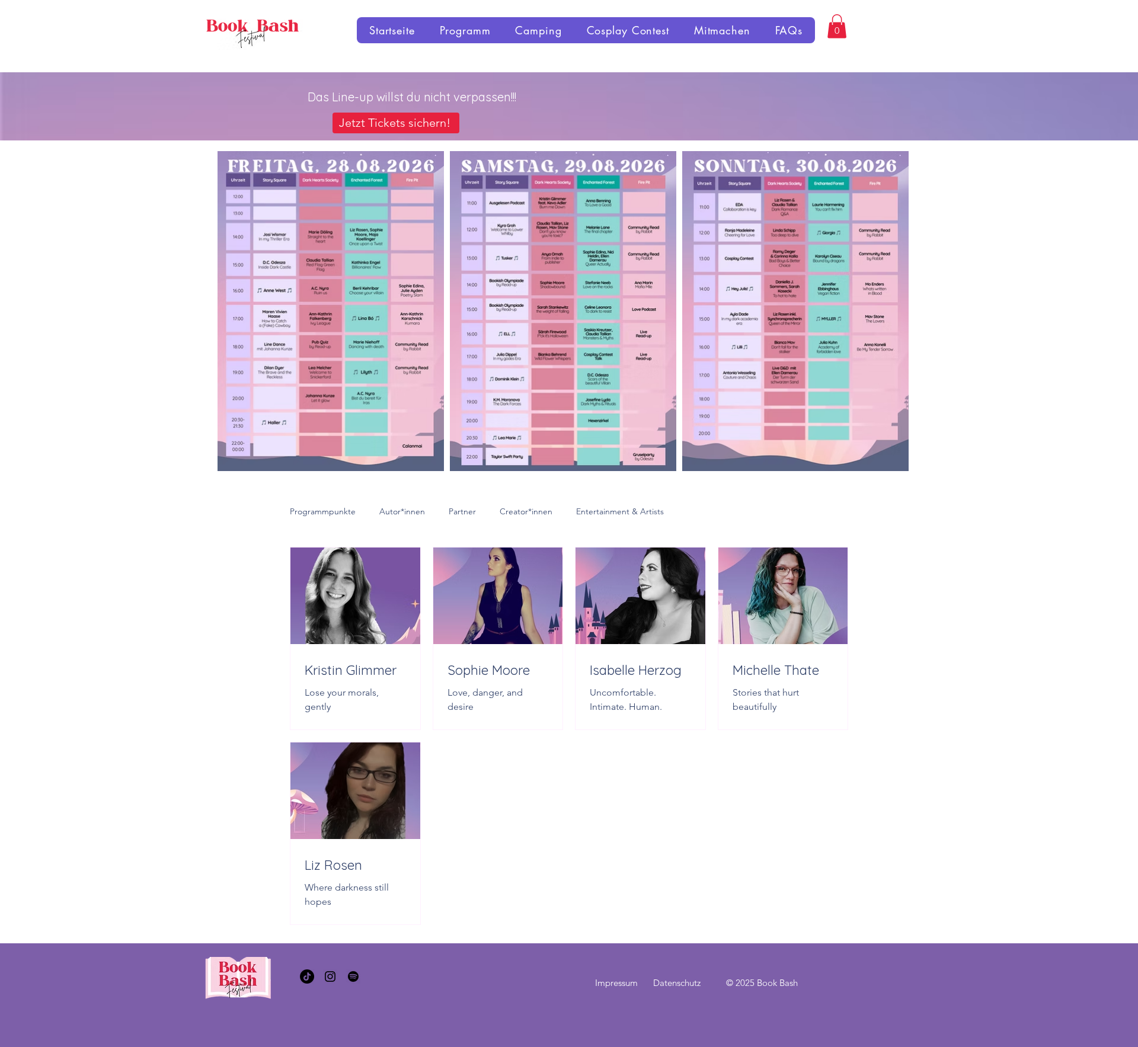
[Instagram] (330, 976)
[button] (837, 26)
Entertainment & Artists (620, 511)
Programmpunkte (323, 511)
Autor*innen (402, 511)
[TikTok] (307, 976)
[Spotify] (353, 976)
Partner (462, 511)
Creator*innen (526, 511)
